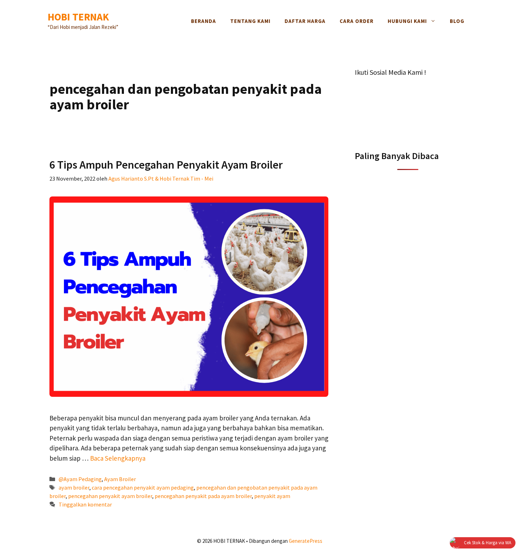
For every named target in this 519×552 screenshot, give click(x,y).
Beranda (203, 21)
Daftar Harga (305, 21)
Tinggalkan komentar (85, 504)
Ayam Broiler (120, 479)
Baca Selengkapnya (117, 458)
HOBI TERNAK (78, 16)
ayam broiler (74, 487)
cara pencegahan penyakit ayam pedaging (143, 487)
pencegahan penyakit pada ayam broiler (203, 495)
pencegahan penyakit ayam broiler (110, 495)
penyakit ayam (272, 495)
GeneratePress (305, 541)
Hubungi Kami (407, 21)
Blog (457, 21)
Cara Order (357, 21)
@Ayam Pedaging (80, 479)
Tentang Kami (250, 21)
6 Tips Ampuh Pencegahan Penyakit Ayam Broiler (166, 165)
